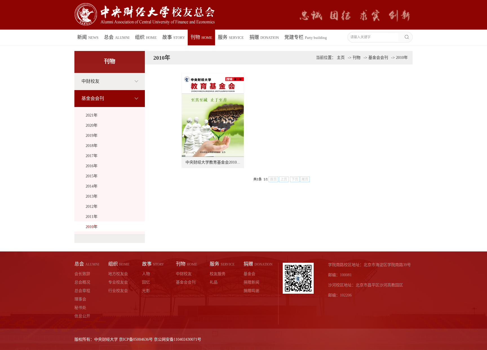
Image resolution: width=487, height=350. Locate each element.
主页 (341, 57)
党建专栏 (305, 37)
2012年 (92, 206)
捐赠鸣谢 (251, 291)
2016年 (92, 166)
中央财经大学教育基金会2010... (212, 162)
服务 (231, 37)
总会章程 (82, 291)
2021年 (92, 115)
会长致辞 (82, 274)
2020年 (92, 125)
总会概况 (82, 282)
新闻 (87, 37)
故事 (173, 37)
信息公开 (82, 316)
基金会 (249, 274)
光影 (146, 291)
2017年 (92, 156)
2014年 (92, 186)
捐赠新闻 (251, 282)
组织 (146, 37)
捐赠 (264, 37)
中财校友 (90, 81)
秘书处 (80, 308)
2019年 (92, 135)
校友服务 (217, 274)
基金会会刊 (92, 98)
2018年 (92, 146)
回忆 (146, 282)
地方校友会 (118, 274)
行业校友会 (118, 291)
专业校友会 (118, 282)
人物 (146, 274)
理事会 (80, 299)
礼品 (214, 282)
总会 (116, 37)
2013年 (92, 196)
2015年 (92, 176)
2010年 (92, 227)
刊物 (201, 37)
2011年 (92, 217)
